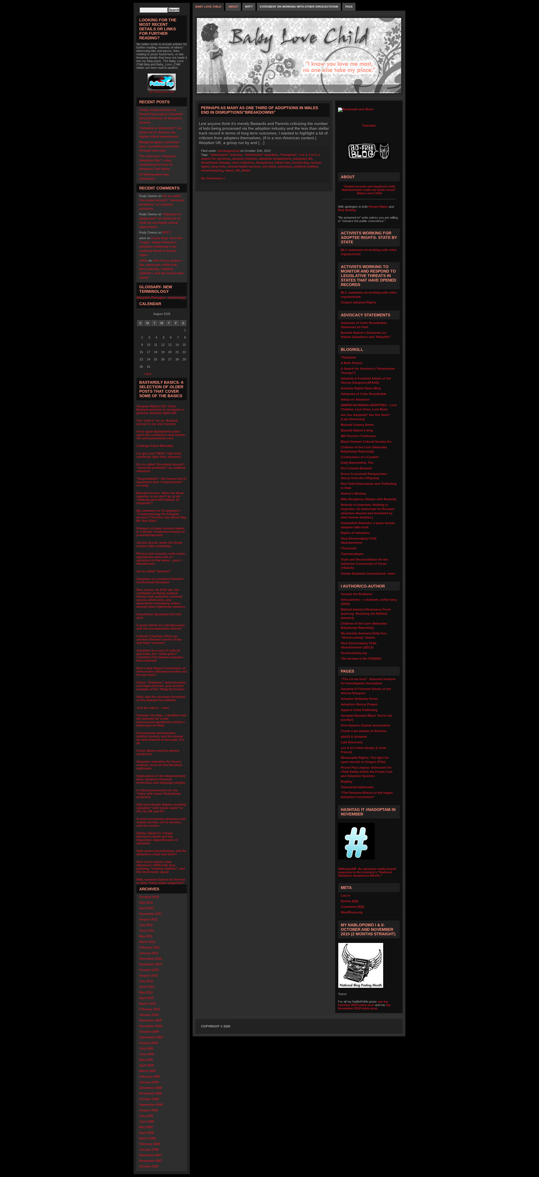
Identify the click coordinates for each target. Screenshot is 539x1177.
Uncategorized (228, 150)
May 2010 (146, 992)
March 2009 (147, 1071)
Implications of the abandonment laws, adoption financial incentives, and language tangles (161, 779)
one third (269, 166)
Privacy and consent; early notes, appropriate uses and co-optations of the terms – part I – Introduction (161, 558)
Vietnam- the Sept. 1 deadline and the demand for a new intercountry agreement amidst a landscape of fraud (161, 720)
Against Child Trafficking (359, 710)
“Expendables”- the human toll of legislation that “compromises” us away (161, 482)
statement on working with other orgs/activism (299, 6)
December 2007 (150, 1155)
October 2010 (149, 970)
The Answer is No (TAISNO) (361, 658)
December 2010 (150, 958)
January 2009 (149, 1082)
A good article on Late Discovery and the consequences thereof (160, 626)
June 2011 (146, 930)
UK (238, 170)
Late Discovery (352, 742)
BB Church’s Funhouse (358, 436)
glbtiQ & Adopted (354, 736)
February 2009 (149, 1076)
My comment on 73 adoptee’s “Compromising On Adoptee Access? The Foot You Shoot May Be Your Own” (161, 515)
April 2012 (146, 908)
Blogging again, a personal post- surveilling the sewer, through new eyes (159, 146)
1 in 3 (303, 154)
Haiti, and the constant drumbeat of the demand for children (160, 698)
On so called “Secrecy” (153, 571)
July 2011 (146, 925)
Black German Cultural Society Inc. (366, 441)
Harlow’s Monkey (353, 493)
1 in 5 (312, 154)
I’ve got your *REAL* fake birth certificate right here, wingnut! (158, 455)
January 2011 (148, 953)
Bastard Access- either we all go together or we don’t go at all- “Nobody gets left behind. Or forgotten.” (160, 498)
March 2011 (147, 941)
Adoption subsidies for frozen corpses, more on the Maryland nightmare (159, 765)
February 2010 (149, 1009)
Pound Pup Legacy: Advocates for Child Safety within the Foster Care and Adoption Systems (366, 772)
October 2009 (149, 1031)
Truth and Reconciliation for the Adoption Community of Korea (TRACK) (364, 564)
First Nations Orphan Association (365, 725)
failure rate (282, 162)
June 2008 (146, 1121)
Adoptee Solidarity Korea (359, 698)
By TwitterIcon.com (162, 91)
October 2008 (149, 1099)
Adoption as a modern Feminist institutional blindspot (159, 580)
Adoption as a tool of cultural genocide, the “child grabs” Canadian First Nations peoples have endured (159, 655)
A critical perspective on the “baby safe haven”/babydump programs (158, 794)
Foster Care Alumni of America (363, 731)
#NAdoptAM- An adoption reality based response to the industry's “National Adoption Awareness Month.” (367, 872)
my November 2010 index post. (364, 1006)
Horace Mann (378, 206)
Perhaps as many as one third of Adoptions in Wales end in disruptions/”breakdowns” (259, 110)
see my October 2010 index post (363, 1003)
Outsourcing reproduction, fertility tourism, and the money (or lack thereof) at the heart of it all (160, 738)
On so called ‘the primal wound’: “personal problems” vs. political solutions (160, 468)
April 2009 (146, 1065)
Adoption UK (302, 158)
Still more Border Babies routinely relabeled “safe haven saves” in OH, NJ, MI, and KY (161, 808)
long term (218, 166)
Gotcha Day (300, 162)
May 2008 (146, 1127)
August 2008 (148, 1110)
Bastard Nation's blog (357, 430)
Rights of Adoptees (355, 532)
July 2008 (146, 1115)
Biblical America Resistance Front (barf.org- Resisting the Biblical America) (366, 614)
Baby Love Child (208, 6)
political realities (306, 166)
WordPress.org (352, 912)
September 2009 (151, 1037)
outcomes (284, 166)
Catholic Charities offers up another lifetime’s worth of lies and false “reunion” (159, 639)
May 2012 (146, 902)
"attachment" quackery (261, 154)
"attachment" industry (225, 154)
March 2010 (147, 1003)
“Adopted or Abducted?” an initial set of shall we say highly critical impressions (160, 132)
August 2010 (148, 975)
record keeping (212, 170)
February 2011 (149, 947)
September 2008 (151, 1104)
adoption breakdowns (275, 158)
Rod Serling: (347, 210)
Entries (349, 901)
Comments (352, 906)
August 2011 (148, 919)
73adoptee (348, 357)
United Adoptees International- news (368, 573)
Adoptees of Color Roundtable (363, 394)
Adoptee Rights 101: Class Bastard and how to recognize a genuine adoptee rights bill (160, 409)
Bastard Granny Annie (357, 424)
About (233, 6)
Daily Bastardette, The (357, 462)
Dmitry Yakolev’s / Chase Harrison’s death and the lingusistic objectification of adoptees (157, 838)
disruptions (264, 162)
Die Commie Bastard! (356, 468)
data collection (243, 162)
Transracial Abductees (357, 787)
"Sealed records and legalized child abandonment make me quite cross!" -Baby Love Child (369, 190)
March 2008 (147, 1138)
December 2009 (150, 1020)
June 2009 (146, 1054)
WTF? (166, 232)
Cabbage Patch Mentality (154, 445)
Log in (345, 895)
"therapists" (288, 154)
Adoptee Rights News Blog (361, 388)
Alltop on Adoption (355, 399)
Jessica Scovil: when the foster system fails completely (159, 544)
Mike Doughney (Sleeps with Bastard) (368, 499)
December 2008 (150, 1087)
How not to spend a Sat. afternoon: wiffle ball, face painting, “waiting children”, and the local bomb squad (161, 269)
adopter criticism (244, 158)
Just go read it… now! (152, 707)
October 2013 (149, 897)
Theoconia (349, 548)
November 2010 (150, 964)
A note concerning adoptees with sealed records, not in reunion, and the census (161, 822)
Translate (369, 125)
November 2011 (150, 913)
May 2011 (145, 936)
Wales (246, 170)
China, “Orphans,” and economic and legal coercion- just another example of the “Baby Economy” (161, 686)
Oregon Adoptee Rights (358, 302)
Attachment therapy (215, 162)
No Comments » (213, 178)
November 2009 (150, 1026)
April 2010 (146, 998)
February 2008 (149, 1144)
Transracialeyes (352, 554)
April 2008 (146, 1132)
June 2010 (146, 986)
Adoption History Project (359, 704)
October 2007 (149, 1166)
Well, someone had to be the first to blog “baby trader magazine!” (160, 881)
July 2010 (146, 981)
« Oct (147, 374)
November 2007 (150, 1160)
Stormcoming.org (354, 653)
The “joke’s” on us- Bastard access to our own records (157, 422)
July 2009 (146, 1048)
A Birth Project (351, 363)
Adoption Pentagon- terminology (161, 297)
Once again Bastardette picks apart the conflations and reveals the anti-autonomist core (160, 435)
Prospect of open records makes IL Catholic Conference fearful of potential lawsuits (160, 532)
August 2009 (148, 1043)
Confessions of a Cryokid (359, 457)
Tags (349, 6)
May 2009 (146, 1059)
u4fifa (143, 260)
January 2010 (149, 1014)
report (229, 170)
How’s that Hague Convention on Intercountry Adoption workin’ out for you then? (161, 671)
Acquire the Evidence (356, 594)
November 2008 (150, 1093)
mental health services (244, 166)
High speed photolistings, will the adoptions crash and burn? (161, 852)
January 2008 (149, 1149)
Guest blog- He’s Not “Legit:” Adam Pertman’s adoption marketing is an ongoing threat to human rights (160, 246)
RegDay (346, 781)
